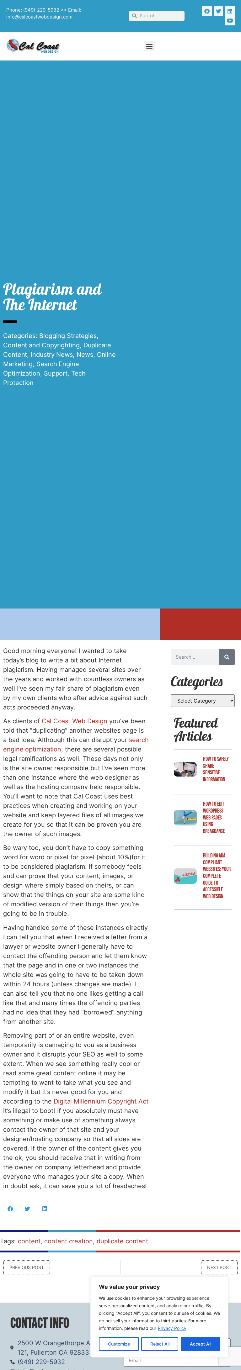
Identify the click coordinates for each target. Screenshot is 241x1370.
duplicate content (122, 1241)
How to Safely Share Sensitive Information (216, 769)
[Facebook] (207, 11)
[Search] (227, 657)
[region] (159, 1317)
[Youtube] (230, 21)
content (29, 1241)
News (85, 354)
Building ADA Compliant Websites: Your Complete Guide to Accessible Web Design (217, 876)
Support (55, 373)
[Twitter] (218, 11)
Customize (119, 1343)
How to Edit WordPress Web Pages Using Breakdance (214, 817)
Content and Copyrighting (41, 345)
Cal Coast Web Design (74, 721)
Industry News (52, 354)
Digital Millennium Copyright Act (101, 1101)
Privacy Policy (172, 1328)
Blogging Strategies (68, 336)
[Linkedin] (230, 11)
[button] (149, 46)
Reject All (159, 1343)
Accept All (200, 1343)
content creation (68, 1241)
